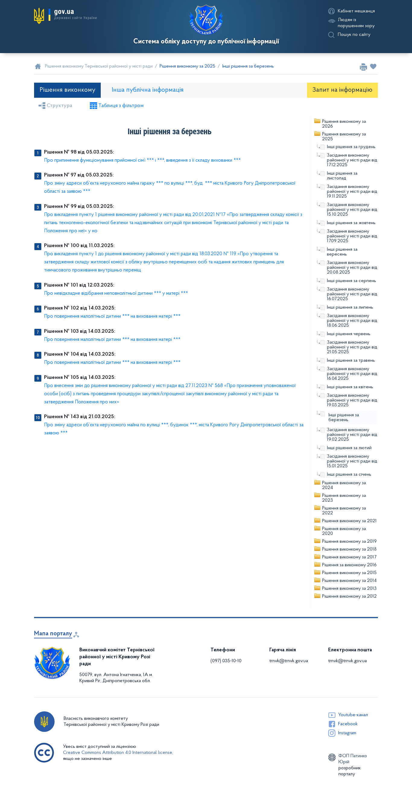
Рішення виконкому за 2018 (349, 549)
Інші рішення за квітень (350, 387)
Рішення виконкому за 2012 (349, 596)
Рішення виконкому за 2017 (349, 557)
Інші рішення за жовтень (351, 223)
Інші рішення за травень (351, 360)
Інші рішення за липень (350, 307)
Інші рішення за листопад (342, 176)
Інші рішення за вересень (342, 252)
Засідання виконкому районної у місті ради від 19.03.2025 (352, 400)
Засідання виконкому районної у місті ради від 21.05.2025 (352, 347)
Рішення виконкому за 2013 (349, 588)
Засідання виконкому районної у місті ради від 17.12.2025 (352, 160)
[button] (65, 16)
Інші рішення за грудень (351, 147)
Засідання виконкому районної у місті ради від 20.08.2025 (352, 267)
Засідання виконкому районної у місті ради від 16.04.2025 (352, 374)
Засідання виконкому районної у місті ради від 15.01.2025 (352, 461)
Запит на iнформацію (342, 90)
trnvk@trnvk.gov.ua (288, 661)
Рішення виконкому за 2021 (349, 521)
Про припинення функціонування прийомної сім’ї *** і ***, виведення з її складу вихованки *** (142, 160)
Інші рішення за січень (349, 474)
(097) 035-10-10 (226, 661)
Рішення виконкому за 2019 (349, 541)
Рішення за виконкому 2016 (349, 565)
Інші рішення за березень (343, 417)
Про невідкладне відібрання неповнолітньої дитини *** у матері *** (116, 293)
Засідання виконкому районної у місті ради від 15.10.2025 (352, 209)
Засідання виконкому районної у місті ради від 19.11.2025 (352, 191)
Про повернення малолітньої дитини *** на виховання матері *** (112, 316)
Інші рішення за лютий (349, 448)
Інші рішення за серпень (351, 280)
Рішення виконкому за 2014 (349, 580)
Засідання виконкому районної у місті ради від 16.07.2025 (352, 294)
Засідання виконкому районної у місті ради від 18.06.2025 (352, 320)
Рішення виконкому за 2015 (349, 572)
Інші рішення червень (348, 334)
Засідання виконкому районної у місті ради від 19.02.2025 (352, 434)
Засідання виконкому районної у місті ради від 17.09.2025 (352, 236)
